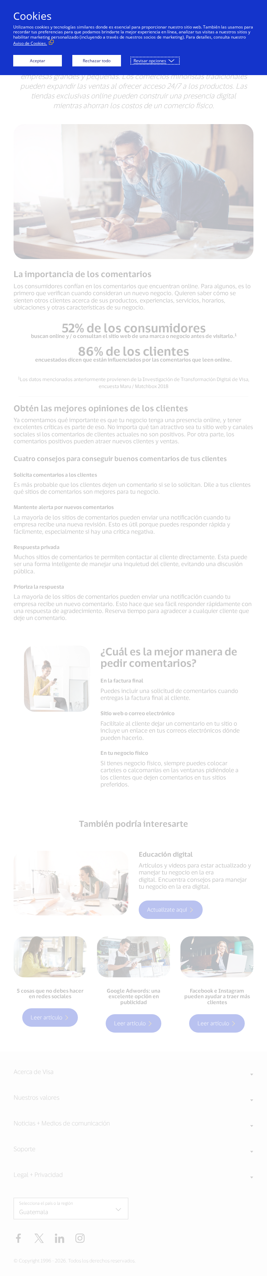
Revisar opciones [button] (150, 61)
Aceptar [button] (37, 61)
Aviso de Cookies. (30, 43)
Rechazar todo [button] (97, 61)
